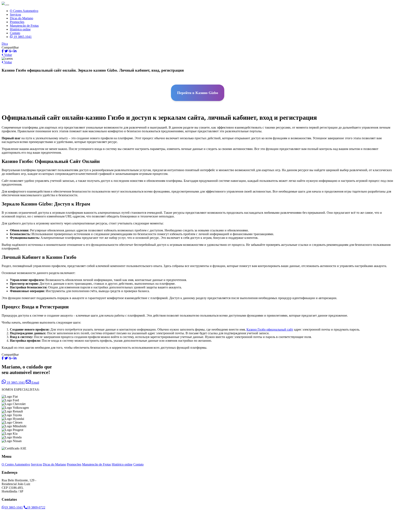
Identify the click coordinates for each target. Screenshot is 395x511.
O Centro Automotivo (24, 11)
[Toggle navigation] (7, 5)
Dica (5, 43)
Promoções (17, 22)
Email (35, 382)
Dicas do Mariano (21, 18)
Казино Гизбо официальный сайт (269, 329)
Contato (15, 33)
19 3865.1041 (22, 36)
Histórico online (20, 29)
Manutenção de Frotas (24, 25)
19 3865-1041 (14, 507)
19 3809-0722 (36, 507)
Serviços (15, 14)
